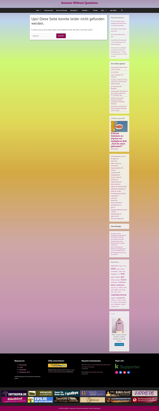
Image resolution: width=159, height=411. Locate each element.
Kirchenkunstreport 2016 (117, 193)
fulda (123, 274)
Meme (112, 200)
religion (113, 298)
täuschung (115, 302)
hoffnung (113, 280)
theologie (124, 300)
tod (111, 302)
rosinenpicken (120, 298)
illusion (123, 279)
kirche (125, 287)
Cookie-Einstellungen (94, 408)
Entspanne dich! (24, 372)
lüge (120, 290)
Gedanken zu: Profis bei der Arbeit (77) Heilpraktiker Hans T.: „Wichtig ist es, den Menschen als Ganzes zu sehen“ (119, 52)
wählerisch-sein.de (115, 306)
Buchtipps (113, 159)
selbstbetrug (113, 300)
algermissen (114, 266)
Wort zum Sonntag (61, 10)
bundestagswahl (114, 271)
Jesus (113, 285)
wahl (112, 304)
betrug (125, 266)
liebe (112, 290)
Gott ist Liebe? (115, 184)
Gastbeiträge (114, 175)
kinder (120, 287)
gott (122, 276)
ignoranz (118, 280)
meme (123, 290)
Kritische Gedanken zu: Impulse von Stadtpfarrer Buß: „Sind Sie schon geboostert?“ (119, 140)
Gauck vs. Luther (115, 177)
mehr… (103, 10)
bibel (113, 268)
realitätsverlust (118, 294)
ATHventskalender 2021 (117, 156)
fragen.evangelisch (116, 168)
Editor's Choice (115, 163)
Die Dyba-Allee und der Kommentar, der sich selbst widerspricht (118, 42)
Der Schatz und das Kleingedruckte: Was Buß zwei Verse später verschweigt (118, 23)
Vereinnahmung (122, 302)
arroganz (121, 266)
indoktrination (114, 282)
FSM (112, 170)
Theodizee (119, 300)
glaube (117, 277)
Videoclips (22, 370)
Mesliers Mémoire (115, 203)
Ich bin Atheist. (115, 72)
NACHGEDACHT (115, 205)
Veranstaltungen (115, 214)
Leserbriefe (114, 196)
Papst (115, 292)
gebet (113, 277)
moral (112, 292)
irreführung (121, 282)
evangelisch (114, 274)
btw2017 (122, 269)
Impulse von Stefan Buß (117, 186)
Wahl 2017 (113, 216)
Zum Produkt (119, 344)
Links (21, 367)
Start (37, 10)
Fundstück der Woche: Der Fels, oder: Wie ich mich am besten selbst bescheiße (119, 81)
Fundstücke (114, 172)
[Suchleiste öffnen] (121, 10)
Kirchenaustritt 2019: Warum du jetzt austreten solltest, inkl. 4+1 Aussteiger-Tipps (119, 93)
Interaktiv (85, 10)
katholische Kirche (114, 287)
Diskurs (113, 161)
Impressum (73, 408)
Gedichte (113, 179)
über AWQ (113, 10)
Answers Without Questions (79, 3)
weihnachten (117, 304)
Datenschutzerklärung (82, 408)
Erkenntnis (114, 165)
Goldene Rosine (115, 182)
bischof (118, 269)
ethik (124, 271)
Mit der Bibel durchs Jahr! (117, 239)
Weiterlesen (114, 149)
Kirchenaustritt (48, 10)
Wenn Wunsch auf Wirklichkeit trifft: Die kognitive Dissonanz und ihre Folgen (119, 108)
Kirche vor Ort (114, 191)
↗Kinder (95, 10)
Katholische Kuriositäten (117, 189)
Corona (120, 271)
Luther (112, 198)
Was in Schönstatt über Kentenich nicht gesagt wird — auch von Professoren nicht (118, 248)
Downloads (73, 10)
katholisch (120, 285)
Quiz (112, 207)
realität (119, 292)
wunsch (123, 304)
